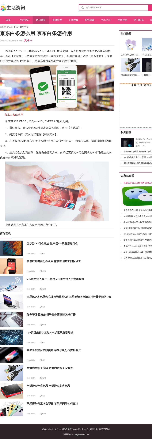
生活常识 (24, 20)
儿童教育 (73, 20)
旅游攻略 (90, 20)
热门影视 (139, 20)
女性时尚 (122, 20)
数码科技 (41, 20)
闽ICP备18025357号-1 (100, 429)
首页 (8, 20)
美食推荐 (57, 20)
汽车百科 (106, 20)
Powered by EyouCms (81, 429)
